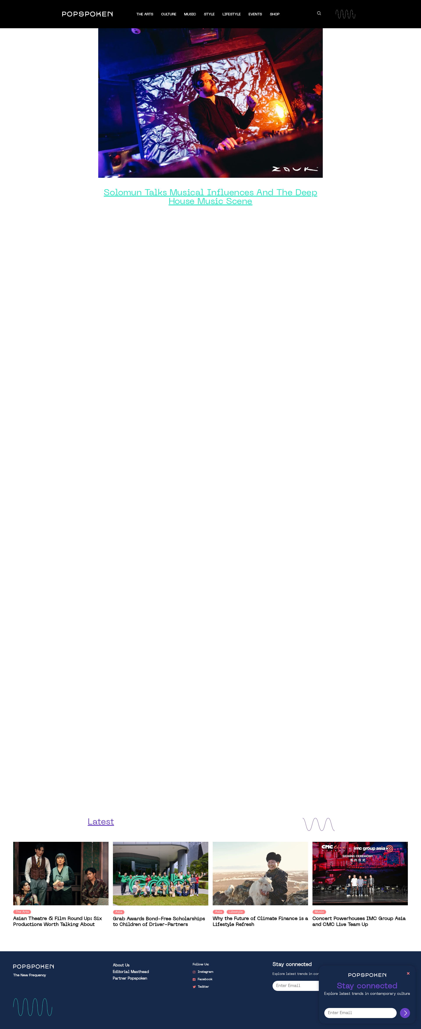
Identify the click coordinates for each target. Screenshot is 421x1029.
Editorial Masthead (131, 972)
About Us (121, 965)
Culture (168, 14)
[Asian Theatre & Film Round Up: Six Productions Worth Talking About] (61, 873)
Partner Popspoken (130, 978)
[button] (319, 14)
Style (209, 14)
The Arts (144, 14)
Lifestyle (232, 14)
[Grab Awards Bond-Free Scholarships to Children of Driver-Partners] (160, 873)
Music (190, 14)
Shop (275, 14)
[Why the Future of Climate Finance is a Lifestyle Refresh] (260, 873)
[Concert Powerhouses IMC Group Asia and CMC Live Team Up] (360, 873)
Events (255, 14)
